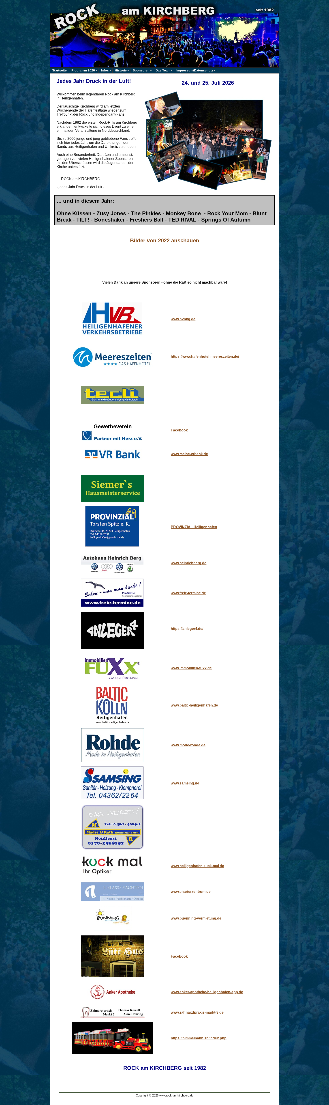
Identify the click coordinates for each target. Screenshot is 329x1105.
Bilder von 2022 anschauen (164, 240)
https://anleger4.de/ (187, 629)
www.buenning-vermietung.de (196, 918)
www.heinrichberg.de (188, 563)
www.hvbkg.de (183, 319)
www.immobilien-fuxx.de (191, 668)
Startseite (59, 70)
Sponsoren (141, 70)
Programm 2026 (83, 70)
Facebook (179, 430)
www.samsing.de (185, 783)
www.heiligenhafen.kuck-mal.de (197, 866)
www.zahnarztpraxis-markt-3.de (197, 1012)
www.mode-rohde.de (188, 745)
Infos (105, 70)
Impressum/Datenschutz (194, 70)
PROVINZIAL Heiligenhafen (194, 527)
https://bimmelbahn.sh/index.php (198, 1038)
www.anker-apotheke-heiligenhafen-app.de (207, 992)
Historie (121, 70)
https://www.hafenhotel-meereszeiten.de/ (205, 356)
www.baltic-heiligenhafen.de (194, 705)
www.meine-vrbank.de (189, 454)
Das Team (163, 70)
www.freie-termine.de (188, 593)
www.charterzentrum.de (191, 892)
